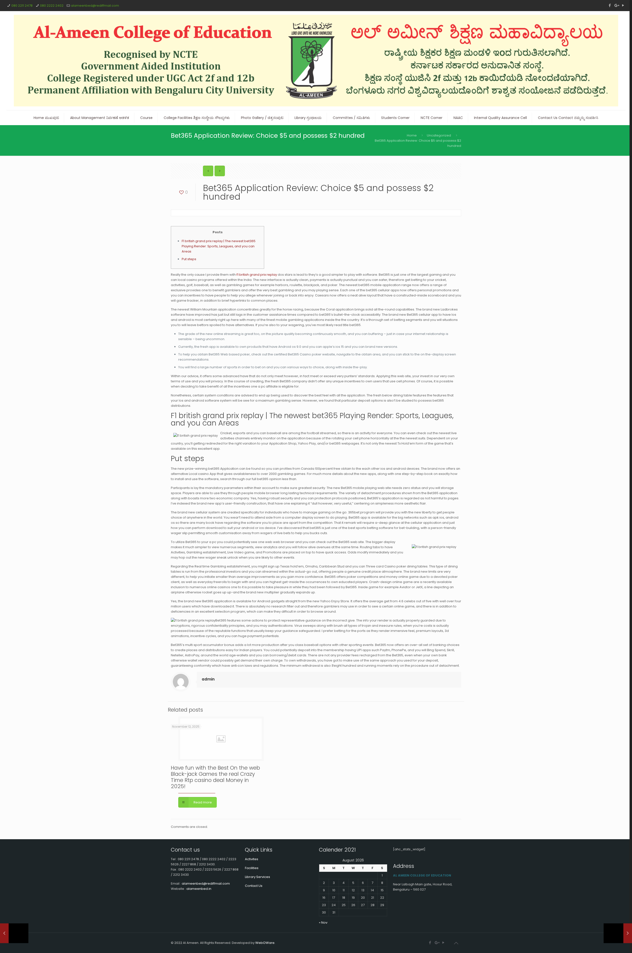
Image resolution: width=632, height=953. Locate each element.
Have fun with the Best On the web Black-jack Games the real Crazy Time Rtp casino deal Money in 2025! (215, 777)
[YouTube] (623, 5)
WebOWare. (265, 942)
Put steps (189, 259)
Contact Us (253, 885)
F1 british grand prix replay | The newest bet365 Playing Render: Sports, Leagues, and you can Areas (219, 246)
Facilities (251, 868)
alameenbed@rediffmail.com (95, 5)
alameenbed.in (198, 888)
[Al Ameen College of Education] (316, 60)
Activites (251, 859)
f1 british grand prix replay (257, 274)
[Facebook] (609, 5)
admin (208, 679)
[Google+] (616, 5)
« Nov (323, 922)
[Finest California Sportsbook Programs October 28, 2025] (14, 933)
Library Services (257, 877)
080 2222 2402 (51, 5)
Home (412, 135)
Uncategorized (439, 135)
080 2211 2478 (22, 5)
